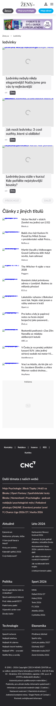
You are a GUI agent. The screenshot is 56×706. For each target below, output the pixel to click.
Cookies (44, 688)
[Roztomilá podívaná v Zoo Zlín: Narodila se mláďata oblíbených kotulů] (11, 336)
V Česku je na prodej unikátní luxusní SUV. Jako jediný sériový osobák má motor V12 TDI (37, 350)
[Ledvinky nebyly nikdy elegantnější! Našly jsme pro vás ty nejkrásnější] (28, 61)
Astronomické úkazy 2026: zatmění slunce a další (41, 549)
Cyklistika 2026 (38, 615)
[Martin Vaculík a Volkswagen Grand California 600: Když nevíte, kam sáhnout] (11, 255)
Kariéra (28, 453)
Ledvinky (17, 36)
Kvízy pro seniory (9, 548)
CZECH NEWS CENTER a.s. (39, 668)
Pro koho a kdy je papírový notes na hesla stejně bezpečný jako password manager (35, 317)
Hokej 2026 (37, 598)
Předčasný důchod (39, 634)
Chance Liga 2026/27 (17, 512)
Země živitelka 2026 (40, 655)
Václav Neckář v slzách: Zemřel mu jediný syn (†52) (35, 221)
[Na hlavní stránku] (28, 4)
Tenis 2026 (36, 603)
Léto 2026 (38, 523)
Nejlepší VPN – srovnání (12, 651)
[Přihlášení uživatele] (46, 4)
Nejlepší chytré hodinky (12, 647)
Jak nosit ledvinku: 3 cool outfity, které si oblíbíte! (24, 131)
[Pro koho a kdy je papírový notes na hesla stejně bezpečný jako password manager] (11, 319)
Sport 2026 (39, 581)
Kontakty (8, 447)
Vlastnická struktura (36, 691)
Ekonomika (39, 625)
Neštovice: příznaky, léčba (13, 536)
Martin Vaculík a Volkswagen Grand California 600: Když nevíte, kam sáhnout (36, 253)
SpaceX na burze (9, 634)
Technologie (10, 625)
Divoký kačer (8, 614)
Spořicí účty (37, 638)
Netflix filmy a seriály (11, 655)
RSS (45, 447)
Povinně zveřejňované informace (28, 698)
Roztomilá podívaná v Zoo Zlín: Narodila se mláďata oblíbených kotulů (37, 334)
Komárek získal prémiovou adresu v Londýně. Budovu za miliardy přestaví (36, 283)
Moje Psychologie (11, 488)
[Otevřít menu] (52, 4)
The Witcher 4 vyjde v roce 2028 (35, 268)
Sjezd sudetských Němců (13, 597)
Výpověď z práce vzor (11, 610)
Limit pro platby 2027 (41, 643)
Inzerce (34, 447)
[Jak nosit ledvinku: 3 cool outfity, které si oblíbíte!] (28, 112)
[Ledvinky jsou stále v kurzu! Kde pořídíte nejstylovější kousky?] (28, 159)
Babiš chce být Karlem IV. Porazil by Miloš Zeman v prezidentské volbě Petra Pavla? (35, 236)
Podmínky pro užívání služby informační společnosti (27, 684)
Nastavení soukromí (18, 691)
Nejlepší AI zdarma (10, 643)
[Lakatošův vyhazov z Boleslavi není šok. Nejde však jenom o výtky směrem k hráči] (11, 302)
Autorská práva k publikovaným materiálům (27, 681)
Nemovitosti (17, 498)
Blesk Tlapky (29, 488)
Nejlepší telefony (9, 638)
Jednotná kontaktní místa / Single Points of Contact (27, 695)
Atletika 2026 (38, 611)
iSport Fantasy (18, 493)
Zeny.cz (5, 36)
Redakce (22, 447)
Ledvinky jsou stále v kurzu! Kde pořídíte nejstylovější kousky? (25, 181)
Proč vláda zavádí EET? (12, 601)
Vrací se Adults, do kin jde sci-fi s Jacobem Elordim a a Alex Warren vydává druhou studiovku (37, 367)
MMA (34, 590)
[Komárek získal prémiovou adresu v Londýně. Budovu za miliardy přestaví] (11, 285)
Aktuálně (8, 523)
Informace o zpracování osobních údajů (23, 688)
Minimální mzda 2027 (41, 651)
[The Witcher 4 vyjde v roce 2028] (11, 270)
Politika (7, 581)
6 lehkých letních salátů (41, 571)
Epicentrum (7, 532)
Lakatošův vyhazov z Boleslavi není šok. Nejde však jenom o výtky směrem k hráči (37, 300)
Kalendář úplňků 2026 (11, 552)
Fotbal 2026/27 (38, 594)
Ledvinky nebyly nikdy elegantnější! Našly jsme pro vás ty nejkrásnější (26, 82)
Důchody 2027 (38, 647)
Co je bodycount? (9, 556)
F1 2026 (35, 607)
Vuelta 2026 (36, 512)
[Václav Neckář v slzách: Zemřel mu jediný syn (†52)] (11, 223)
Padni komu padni (9, 606)
